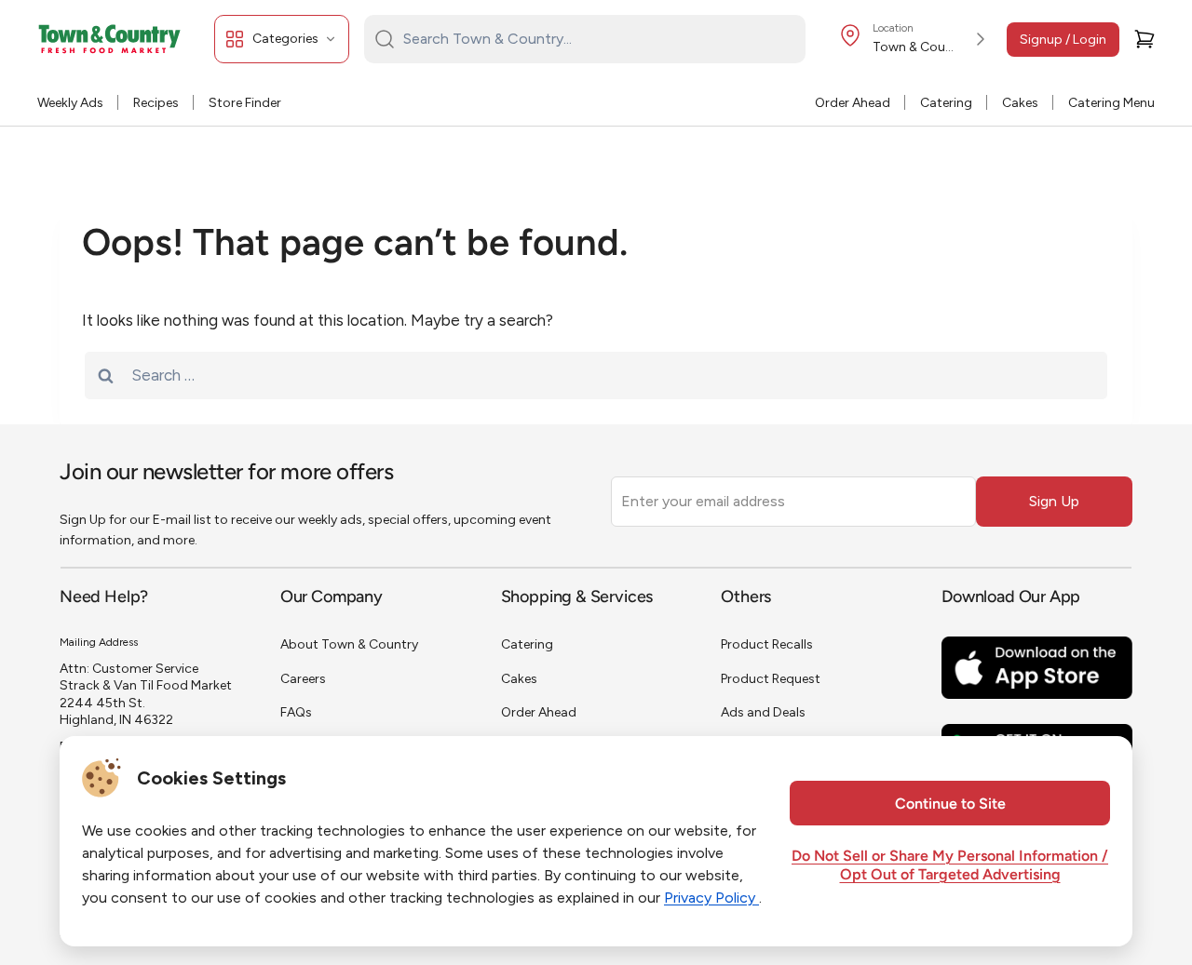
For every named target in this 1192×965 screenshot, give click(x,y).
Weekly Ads (70, 103)
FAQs (296, 712)
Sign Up (1054, 501)
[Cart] (1144, 39)
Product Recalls (767, 644)
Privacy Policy (711, 897)
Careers (303, 679)
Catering (946, 103)
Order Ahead (852, 103)
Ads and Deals (763, 712)
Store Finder (245, 103)
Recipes (156, 103)
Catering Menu (1111, 103)
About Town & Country (349, 644)
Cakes (1020, 103)
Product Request (770, 679)
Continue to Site (950, 804)
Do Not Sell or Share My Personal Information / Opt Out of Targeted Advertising (950, 866)
